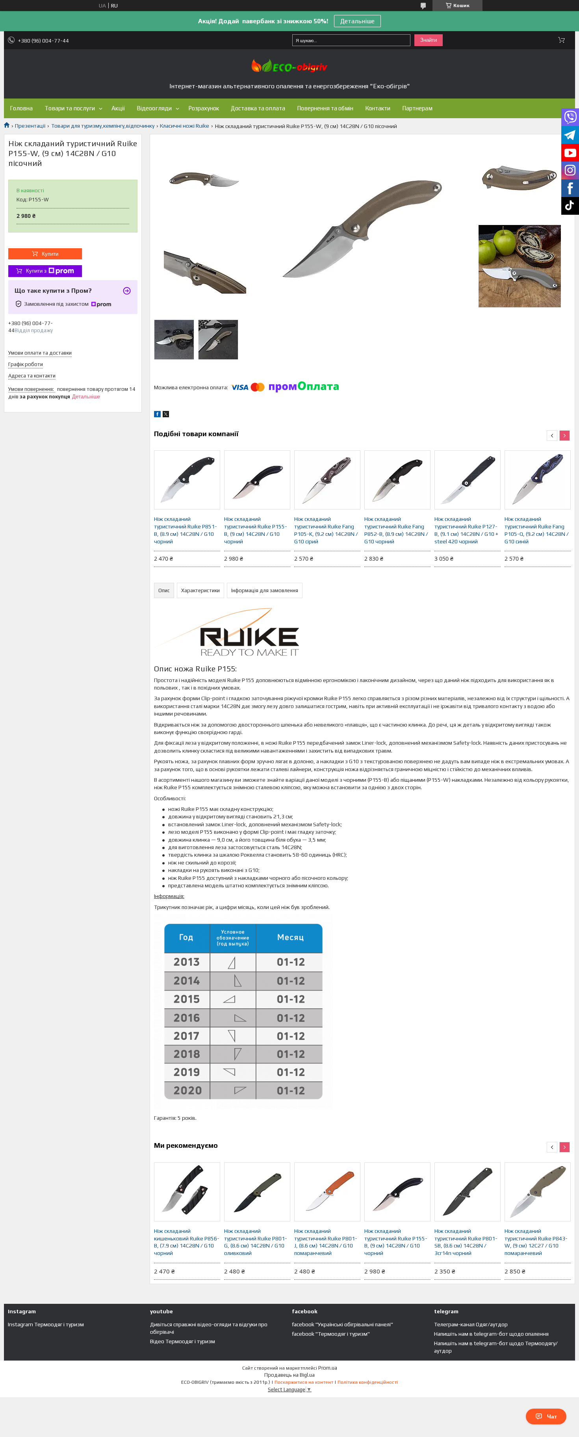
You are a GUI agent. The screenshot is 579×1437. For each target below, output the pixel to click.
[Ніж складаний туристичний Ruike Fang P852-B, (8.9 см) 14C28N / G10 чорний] (397, 479)
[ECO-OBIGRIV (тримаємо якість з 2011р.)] (289, 65)
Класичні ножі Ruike (184, 126)
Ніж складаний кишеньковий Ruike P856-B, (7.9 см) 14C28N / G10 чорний (186, 1242)
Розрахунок (203, 108)
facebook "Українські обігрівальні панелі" (342, 1324)
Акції (118, 108)
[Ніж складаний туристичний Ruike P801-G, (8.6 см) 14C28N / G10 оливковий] (257, 1191)
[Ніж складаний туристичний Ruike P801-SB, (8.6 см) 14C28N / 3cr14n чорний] (467, 1191)
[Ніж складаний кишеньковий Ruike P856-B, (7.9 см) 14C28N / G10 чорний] (187, 1191)
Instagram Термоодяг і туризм (46, 1324)
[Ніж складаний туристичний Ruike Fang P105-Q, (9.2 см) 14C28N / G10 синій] (538, 479)
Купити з (36, 271)
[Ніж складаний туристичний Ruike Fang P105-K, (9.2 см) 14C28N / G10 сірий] (327, 479)
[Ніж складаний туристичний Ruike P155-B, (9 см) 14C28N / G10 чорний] (257, 479)
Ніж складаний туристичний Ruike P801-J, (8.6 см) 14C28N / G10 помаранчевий (325, 1242)
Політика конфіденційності (368, 1382)
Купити (50, 254)
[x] (166, 415)
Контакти (377, 108)
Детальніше (357, 21)
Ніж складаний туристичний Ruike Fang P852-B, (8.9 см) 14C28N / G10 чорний (396, 530)
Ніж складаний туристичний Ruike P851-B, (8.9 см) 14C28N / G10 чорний (185, 530)
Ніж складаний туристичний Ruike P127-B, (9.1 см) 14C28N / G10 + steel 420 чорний (466, 530)
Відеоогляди (154, 108)
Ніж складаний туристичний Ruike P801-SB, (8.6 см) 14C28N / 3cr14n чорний (465, 1242)
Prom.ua (327, 1368)
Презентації (30, 126)
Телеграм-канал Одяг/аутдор (471, 1324)
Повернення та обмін (325, 108)
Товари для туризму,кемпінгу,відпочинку (102, 126)
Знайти (428, 40)
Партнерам (417, 108)
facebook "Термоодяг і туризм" (331, 1334)
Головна (21, 108)
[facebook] (157, 415)
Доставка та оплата (258, 108)
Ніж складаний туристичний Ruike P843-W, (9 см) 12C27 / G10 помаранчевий (536, 1242)
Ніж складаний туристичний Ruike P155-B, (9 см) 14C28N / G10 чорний (255, 530)
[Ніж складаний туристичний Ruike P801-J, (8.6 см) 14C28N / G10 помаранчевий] (327, 1191)
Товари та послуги (70, 108)
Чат (552, 1416)
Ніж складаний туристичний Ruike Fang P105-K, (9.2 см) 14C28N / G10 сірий (326, 530)
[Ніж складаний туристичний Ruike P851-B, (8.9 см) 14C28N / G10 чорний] (187, 479)
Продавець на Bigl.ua (289, 1375)
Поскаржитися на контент (304, 1382)
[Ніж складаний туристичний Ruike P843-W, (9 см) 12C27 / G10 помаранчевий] (538, 1191)
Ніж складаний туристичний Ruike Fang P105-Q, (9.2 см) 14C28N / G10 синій (537, 530)
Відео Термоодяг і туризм (182, 1341)
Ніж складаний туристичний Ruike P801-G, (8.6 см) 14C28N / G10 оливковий (255, 1242)
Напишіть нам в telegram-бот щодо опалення (491, 1334)
